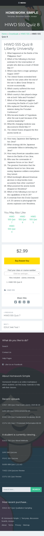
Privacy (18, 525)
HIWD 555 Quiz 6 (22, 219)
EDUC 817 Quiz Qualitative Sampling (17, 508)
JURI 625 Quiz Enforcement (13, 411)
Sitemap (26, 525)
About (4, 525)
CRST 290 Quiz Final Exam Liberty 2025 (18, 405)
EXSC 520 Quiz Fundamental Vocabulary (18, 417)
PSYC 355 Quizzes (10, 458)
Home (4, 34)
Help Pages (7, 358)
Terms (10, 525)
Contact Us (6, 352)
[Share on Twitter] (15, 302)
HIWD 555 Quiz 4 (12, 229)
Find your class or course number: (22, 270)
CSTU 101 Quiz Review (11, 477)
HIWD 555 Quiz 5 (33, 219)
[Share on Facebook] (20, 302)
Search (5, 346)
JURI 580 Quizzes (9, 452)
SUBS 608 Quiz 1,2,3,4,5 (12, 464)
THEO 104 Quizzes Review (13, 470)
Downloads (14, 34)
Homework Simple (22, 13)
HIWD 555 (25, 34)
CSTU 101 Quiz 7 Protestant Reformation (19, 423)
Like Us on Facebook (13, 364)
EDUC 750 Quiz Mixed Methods (15, 440)
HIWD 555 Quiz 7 (12, 219)
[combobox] (22, 273)
